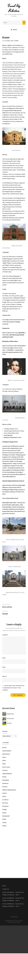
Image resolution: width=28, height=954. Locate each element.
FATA (4, 764)
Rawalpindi (5, 816)
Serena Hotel (10, 718)
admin (16, 40)
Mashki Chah (10, 714)
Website (4, 676)
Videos (4, 826)
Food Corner (6, 767)
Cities (4, 757)
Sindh (4, 819)
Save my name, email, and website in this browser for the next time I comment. (13, 688)
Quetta (4, 812)
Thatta (4, 822)
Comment (5, 635)
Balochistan (6, 754)
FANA (4, 760)
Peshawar (5, 806)
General (4, 770)
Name (4, 658)
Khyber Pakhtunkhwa (9, 790)
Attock (4, 747)
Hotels (4, 777)
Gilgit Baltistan (7, 773)
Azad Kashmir (6, 751)
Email (4, 667)
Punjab (4, 809)
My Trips (5, 803)
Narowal (9, 723)
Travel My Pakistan (14, 8)
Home (4, 886)
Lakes (4, 796)
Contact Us (5, 889)
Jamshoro (5, 783)
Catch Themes (17, 922)
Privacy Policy (14, 917)
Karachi (4, 786)
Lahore (4, 793)
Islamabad (5, 780)
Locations (5, 799)
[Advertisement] (14, 939)
